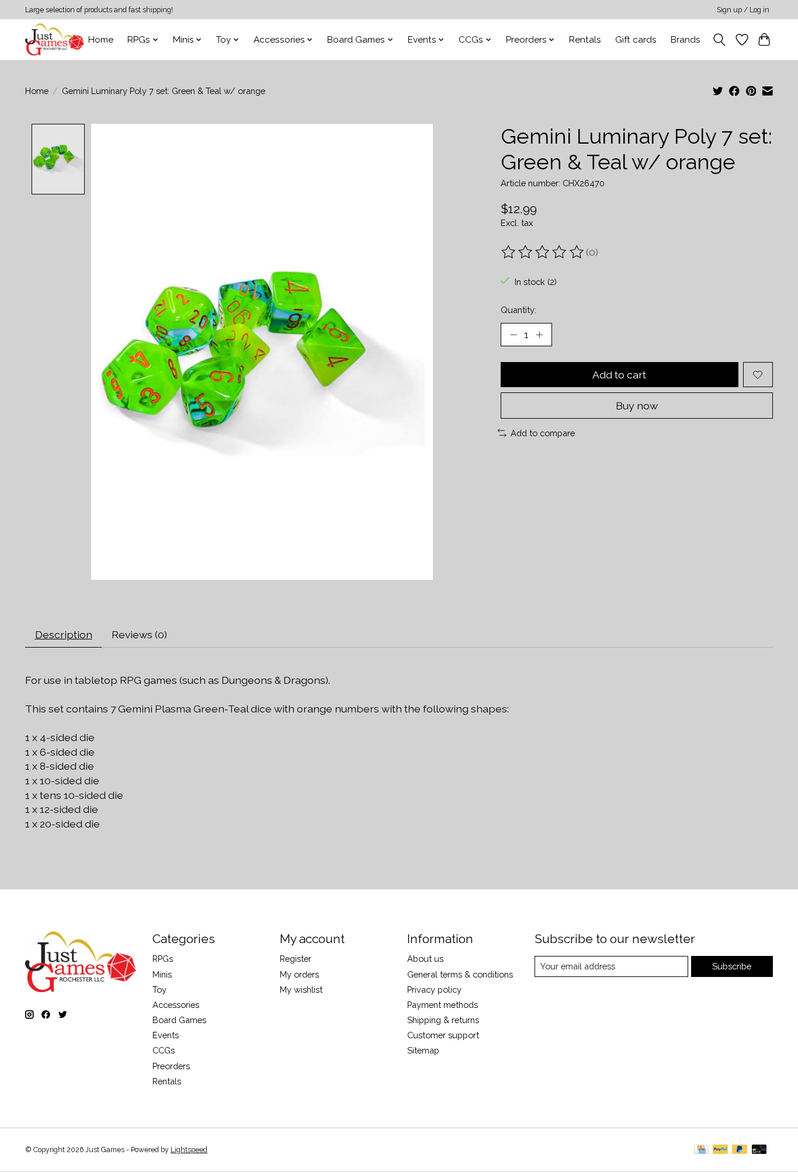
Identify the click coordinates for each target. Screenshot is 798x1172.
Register (295, 959)
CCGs (163, 1050)
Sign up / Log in (743, 10)
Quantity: (518, 310)
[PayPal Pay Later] (739, 1150)
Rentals (585, 39)
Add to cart (619, 374)
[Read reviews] (543, 252)
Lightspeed (189, 1150)
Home (100, 39)
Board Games (179, 1020)
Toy (159, 989)
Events (165, 1035)
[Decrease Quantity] (513, 334)
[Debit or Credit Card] (759, 1150)
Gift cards (636, 39)
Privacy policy (434, 989)
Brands (685, 39)
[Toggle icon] (719, 39)
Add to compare (543, 433)
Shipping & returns (443, 1020)
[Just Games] (54, 39)
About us (425, 959)
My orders (299, 974)
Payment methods (442, 1005)
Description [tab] (63, 634)
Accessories (175, 1005)
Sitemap (423, 1050)
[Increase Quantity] (539, 334)
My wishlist (301, 989)
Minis (162, 974)
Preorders (171, 1066)
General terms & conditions (460, 974)
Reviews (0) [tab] (139, 634)
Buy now (637, 405)
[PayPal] (720, 1150)
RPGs (162, 959)
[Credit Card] (701, 1150)
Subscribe (731, 966)
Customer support (443, 1035)
